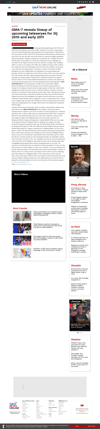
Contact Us (24, 403)
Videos (50, 402)
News (13, 2)
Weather (38, 407)
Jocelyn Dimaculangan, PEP (20, 162)
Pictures (60, 408)
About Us (24, 402)
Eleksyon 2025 (39, 418)
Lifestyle (37, 411)
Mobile (50, 410)
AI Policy (24, 410)
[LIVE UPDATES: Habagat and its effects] (50, 14)
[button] (78, 178)
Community (61, 405)
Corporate (61, 412)
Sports (37, 405)
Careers (23, 406)
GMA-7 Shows (25, 415)
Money (37, 403)
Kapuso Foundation (62, 411)
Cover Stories (39, 416)
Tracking (38, 415)
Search (50, 415)
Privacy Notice (25, 407)
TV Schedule (24, 418)
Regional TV (61, 414)
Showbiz (38, 410)
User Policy (24, 411)
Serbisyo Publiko (39, 412)
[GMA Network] (8, 1)
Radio (60, 407)
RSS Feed (50, 408)
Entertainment (61, 402)
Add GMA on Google (19, 44)
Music (60, 410)
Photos (50, 403)
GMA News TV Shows (26, 416)
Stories (50, 416)
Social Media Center (53, 411)
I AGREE (77, 426)
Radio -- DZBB (51, 405)
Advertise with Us (25, 405)
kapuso (25, 164)
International (61, 406)
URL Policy (24, 408)
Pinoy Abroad (39, 406)
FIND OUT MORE (91, 426)
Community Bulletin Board (41, 414)
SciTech (37, 408)
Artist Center (61, 403)
